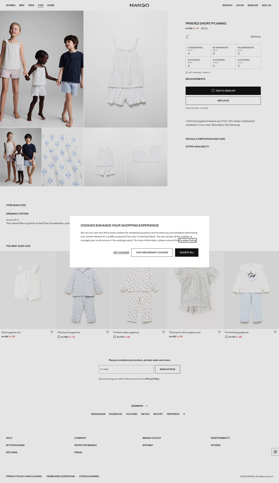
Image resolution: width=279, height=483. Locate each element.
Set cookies (121, 252)
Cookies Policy (187, 240)
